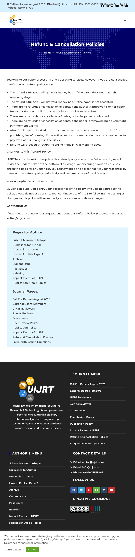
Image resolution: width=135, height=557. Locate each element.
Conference (20, 318)
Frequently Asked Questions (32, 342)
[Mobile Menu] (125, 19)
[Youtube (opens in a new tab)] (117, 6)
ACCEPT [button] (32, 549)
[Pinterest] (89, 490)
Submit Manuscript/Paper (30, 240)
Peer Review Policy (25, 323)
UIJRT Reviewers (24, 308)
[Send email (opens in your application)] (126, 6)
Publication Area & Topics (29, 282)
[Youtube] (111, 490)
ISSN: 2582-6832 (87, 4)
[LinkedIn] (81, 490)
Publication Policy (24, 327)
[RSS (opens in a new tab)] (122, 6)
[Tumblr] (104, 490)
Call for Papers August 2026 (27, 4)
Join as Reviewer (24, 313)
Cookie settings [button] (14, 549)
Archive (18, 259)
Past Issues (20, 268)
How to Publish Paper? (28, 254)
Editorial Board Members (29, 303)
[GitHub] (96, 490)
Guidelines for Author (27, 244)
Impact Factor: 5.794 (20, 7)
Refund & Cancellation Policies (73, 52)
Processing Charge (25, 249)
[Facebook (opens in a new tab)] (102, 6)
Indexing (18, 273)
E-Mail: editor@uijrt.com (88, 462)
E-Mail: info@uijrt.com (87, 467)
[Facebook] (73, 490)
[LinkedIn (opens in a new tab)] (107, 6)
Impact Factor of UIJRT (28, 278)
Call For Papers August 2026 (31, 299)
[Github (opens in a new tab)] (112, 6)
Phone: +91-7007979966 (88, 472)
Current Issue (22, 263)
